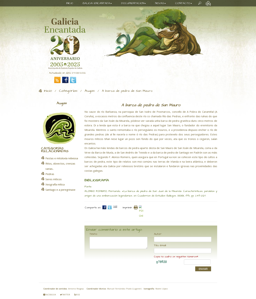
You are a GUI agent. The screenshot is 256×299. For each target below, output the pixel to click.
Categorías (68, 91)
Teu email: (160, 245)
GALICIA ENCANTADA (96, 3)
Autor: (158, 234)
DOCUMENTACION (132, 3)
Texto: (94, 234)
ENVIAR (203, 269)
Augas (90, 91)
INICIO (69, 3)
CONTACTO (182, 3)
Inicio (48, 91)
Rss (78, 294)
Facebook (50, 294)
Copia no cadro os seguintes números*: (176, 256)
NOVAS (159, 3)
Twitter (66, 294)
